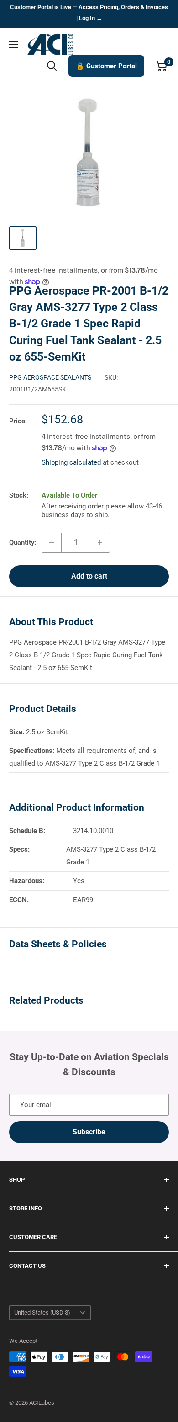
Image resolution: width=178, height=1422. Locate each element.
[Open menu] (13, 44)
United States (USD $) (42, 1312)
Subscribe (89, 1131)
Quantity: (22, 542)
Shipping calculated (71, 462)
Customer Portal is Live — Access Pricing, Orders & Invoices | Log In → (89, 12)
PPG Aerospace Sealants (50, 377)
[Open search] (52, 66)
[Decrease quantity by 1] (51, 542)
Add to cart (89, 576)
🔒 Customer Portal (106, 66)
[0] (161, 66)
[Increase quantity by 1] (100, 542)
